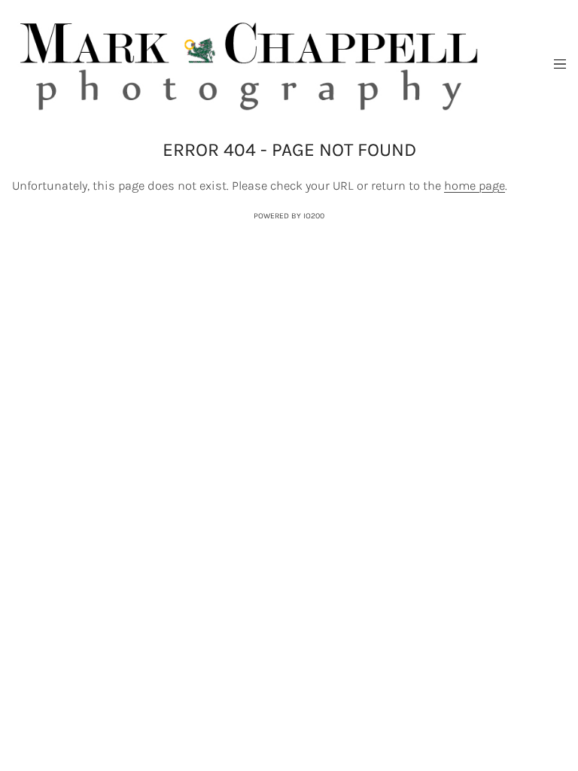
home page (474, 185)
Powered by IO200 (289, 216)
